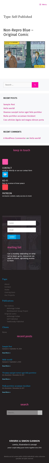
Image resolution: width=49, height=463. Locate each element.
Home (7, 290)
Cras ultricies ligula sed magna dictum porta (23, 120)
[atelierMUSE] (4, 4)
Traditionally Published (15, 322)
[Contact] (5, 162)
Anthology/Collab (13, 308)
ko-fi (5, 180)
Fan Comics (9, 306)
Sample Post (9, 104)
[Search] (35, 85)
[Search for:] (17, 85)
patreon (7, 193)
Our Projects (10, 295)
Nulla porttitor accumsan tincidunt (19, 116)
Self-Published (12, 319)
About (7, 284)
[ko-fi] (5, 174)
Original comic (10, 314)
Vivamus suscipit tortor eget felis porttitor (22, 112)
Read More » (6, 353)
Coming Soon (10, 292)
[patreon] (5, 187)
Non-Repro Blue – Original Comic (18, 32)
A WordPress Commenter (14, 138)
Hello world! (9, 108)
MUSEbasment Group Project (17, 311)
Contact (7, 168)
